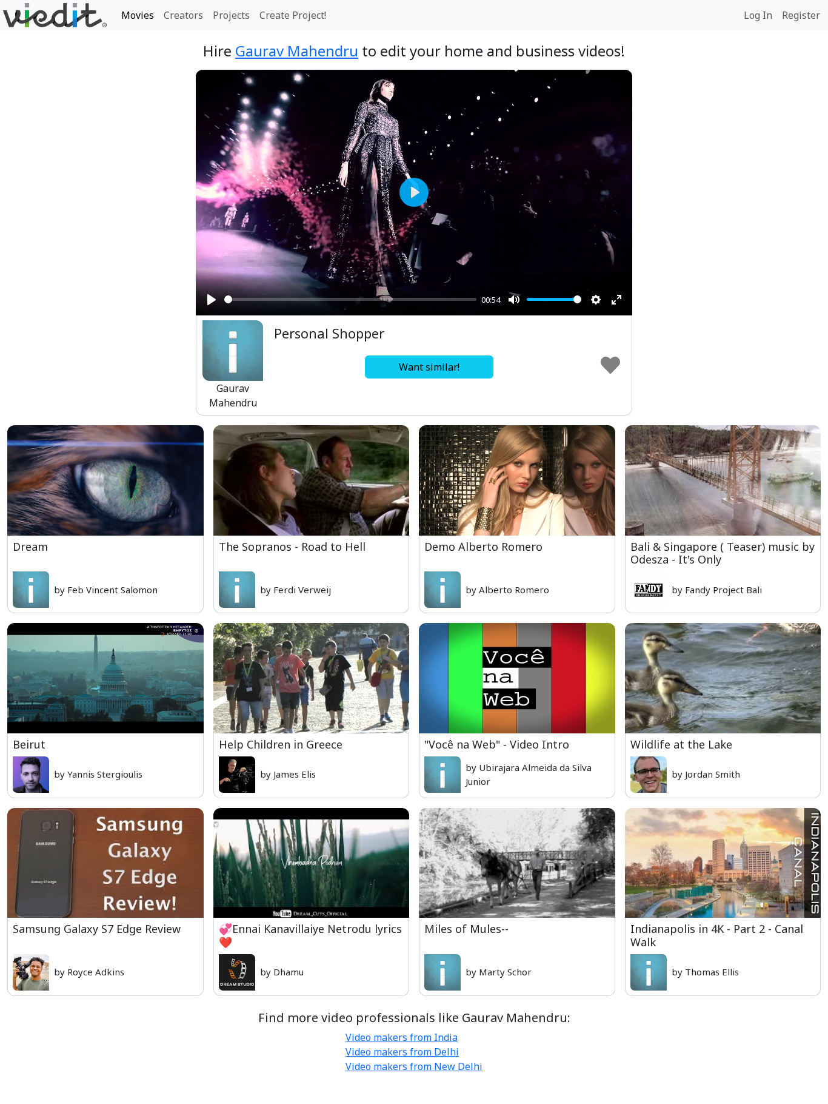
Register (801, 15)
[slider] (350, 299)
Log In (758, 15)
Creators (183, 15)
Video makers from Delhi (402, 1052)
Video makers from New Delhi (414, 1066)
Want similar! (429, 367)
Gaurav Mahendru (296, 51)
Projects (231, 15)
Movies (137, 15)
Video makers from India (402, 1037)
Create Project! (292, 15)
